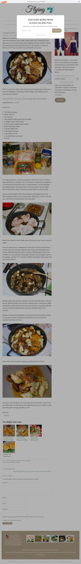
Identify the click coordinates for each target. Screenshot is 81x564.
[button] (40, 1)
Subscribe (57, 30)
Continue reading (40, 35)
